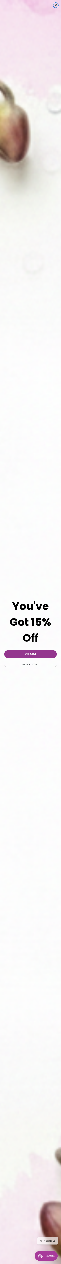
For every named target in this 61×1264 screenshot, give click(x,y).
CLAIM (30, 654)
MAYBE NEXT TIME (30, 664)
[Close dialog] (55, 5)
